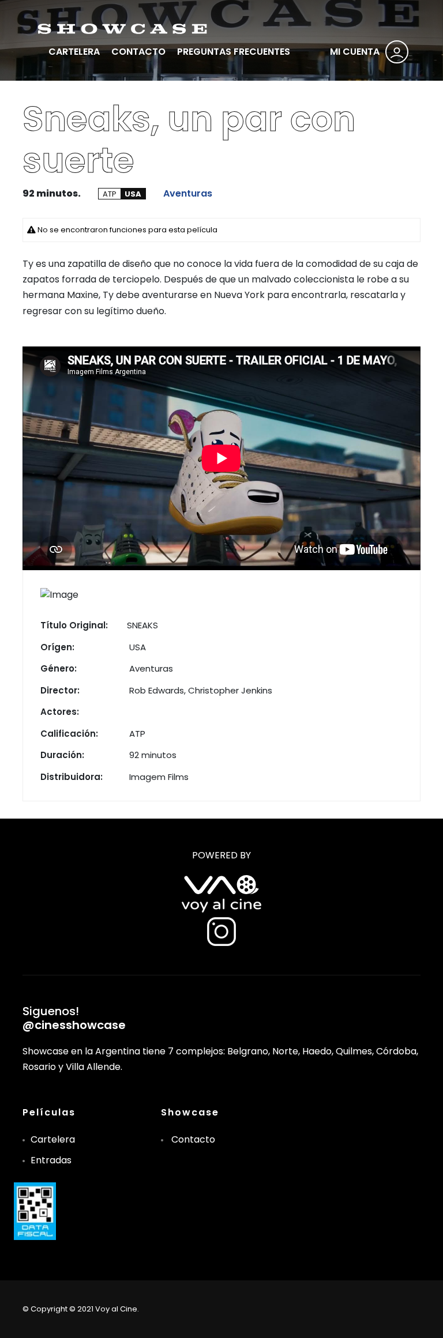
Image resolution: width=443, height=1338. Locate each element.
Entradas (51, 1160)
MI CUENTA (355, 51)
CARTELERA (74, 51)
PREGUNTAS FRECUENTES (233, 51)
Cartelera (53, 1139)
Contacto (193, 1139)
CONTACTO (138, 51)
